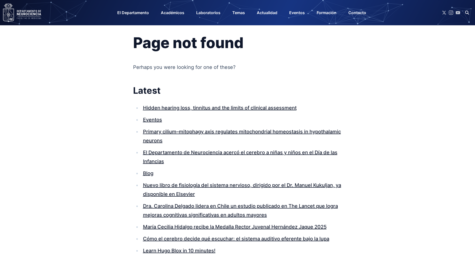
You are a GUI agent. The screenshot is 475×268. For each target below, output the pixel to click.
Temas (238, 12)
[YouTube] (458, 12)
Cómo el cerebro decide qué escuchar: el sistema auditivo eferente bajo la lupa (236, 239)
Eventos (297, 12)
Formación (326, 12)
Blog (148, 173)
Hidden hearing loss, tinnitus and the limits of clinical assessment (220, 108)
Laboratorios (208, 12)
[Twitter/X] (444, 12)
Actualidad (267, 12)
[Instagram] (451, 12)
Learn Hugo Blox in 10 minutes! (179, 251)
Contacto (357, 12)
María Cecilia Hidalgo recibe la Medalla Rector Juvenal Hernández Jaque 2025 (235, 227)
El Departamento (133, 12)
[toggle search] (467, 13)
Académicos (172, 12)
